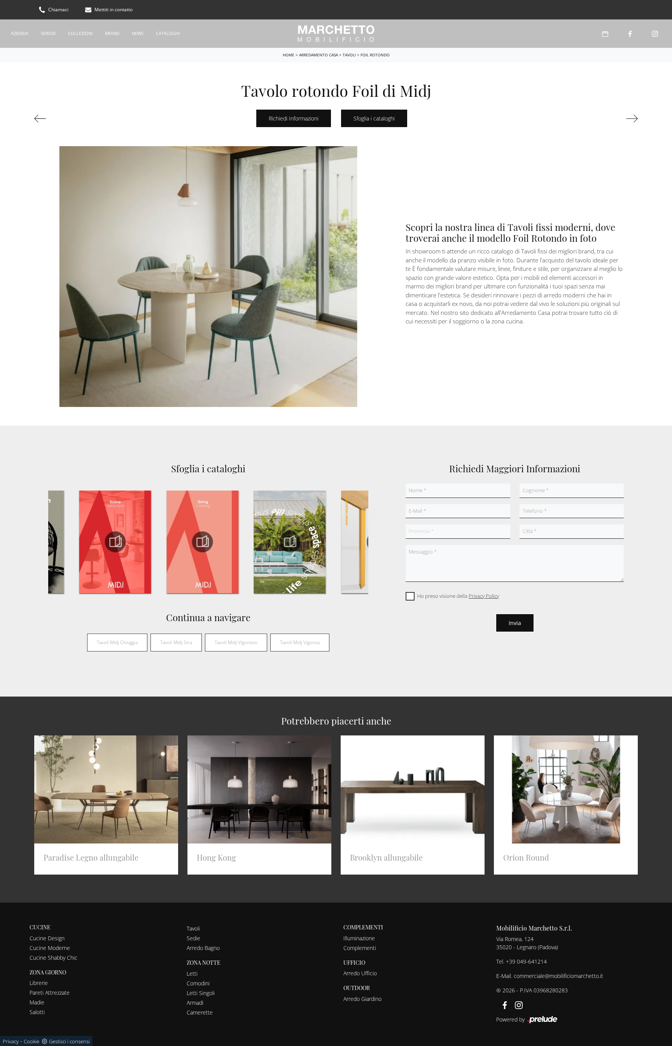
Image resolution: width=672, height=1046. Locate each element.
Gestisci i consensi (69, 1041)
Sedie (193, 938)
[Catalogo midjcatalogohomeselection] (115, 542)
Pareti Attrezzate (50, 992)
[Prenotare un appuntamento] (605, 34)
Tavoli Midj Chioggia (117, 642)
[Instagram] (654, 34)
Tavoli (349, 55)
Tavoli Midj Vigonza (300, 642)
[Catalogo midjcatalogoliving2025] (202, 542)
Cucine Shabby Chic (53, 957)
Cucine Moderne (50, 948)
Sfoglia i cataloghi (374, 118)
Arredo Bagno (203, 948)
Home (288, 55)
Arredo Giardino (362, 998)
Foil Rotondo (375, 55)
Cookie (31, 1041)
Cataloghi (168, 33)
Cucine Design (47, 938)
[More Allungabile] (591, 118)
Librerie (39, 983)
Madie (37, 1002)
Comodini (198, 983)
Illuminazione (359, 938)
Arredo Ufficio (360, 973)
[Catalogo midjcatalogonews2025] (289, 542)
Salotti (37, 1012)
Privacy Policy (484, 595)
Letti (192, 973)
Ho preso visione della (458, 595)
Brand (112, 33)
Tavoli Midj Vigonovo (236, 642)
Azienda (19, 33)
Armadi (195, 1002)
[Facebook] (630, 34)
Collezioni (80, 33)
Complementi (359, 948)
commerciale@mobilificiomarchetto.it (558, 976)
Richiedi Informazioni (293, 118)
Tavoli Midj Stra (176, 642)
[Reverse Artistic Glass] (80, 118)
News (138, 33)
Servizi (48, 33)
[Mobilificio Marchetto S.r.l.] (336, 33)
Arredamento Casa (318, 55)
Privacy (11, 1041)
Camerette (200, 1012)
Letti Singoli (201, 993)
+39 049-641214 (526, 961)
